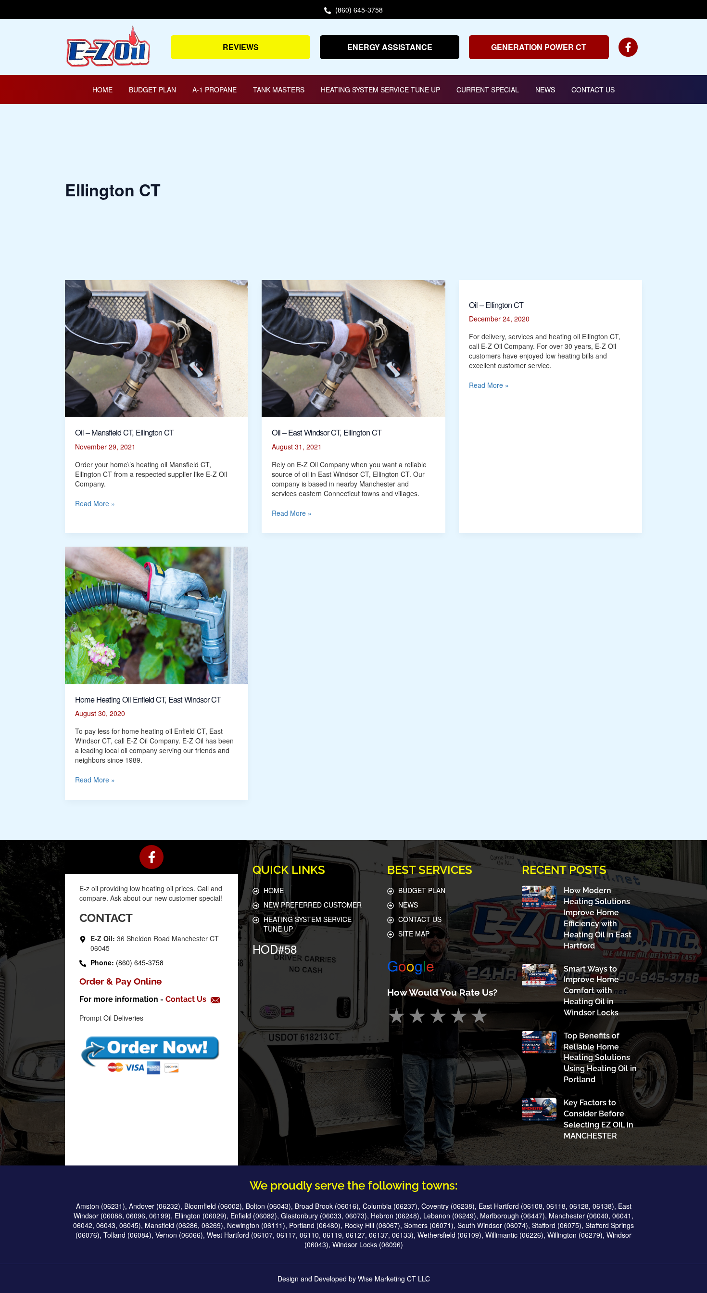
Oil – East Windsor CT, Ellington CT (326, 432)
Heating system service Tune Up (380, 89)
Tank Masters (278, 89)
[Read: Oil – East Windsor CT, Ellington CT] (353, 347)
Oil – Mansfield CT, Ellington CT (124, 432)
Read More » (95, 503)
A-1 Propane (214, 89)
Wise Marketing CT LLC (394, 1278)
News (545, 89)
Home (102, 89)
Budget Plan (152, 89)
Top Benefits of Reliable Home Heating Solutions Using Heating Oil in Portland (600, 1057)
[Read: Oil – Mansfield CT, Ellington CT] (156, 347)
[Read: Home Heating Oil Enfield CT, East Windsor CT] (156, 614)
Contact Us (593, 89)
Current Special (487, 89)
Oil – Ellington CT (496, 304)
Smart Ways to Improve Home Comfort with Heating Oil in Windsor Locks (591, 990)
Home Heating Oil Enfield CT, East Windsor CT (148, 699)
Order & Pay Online (120, 981)
